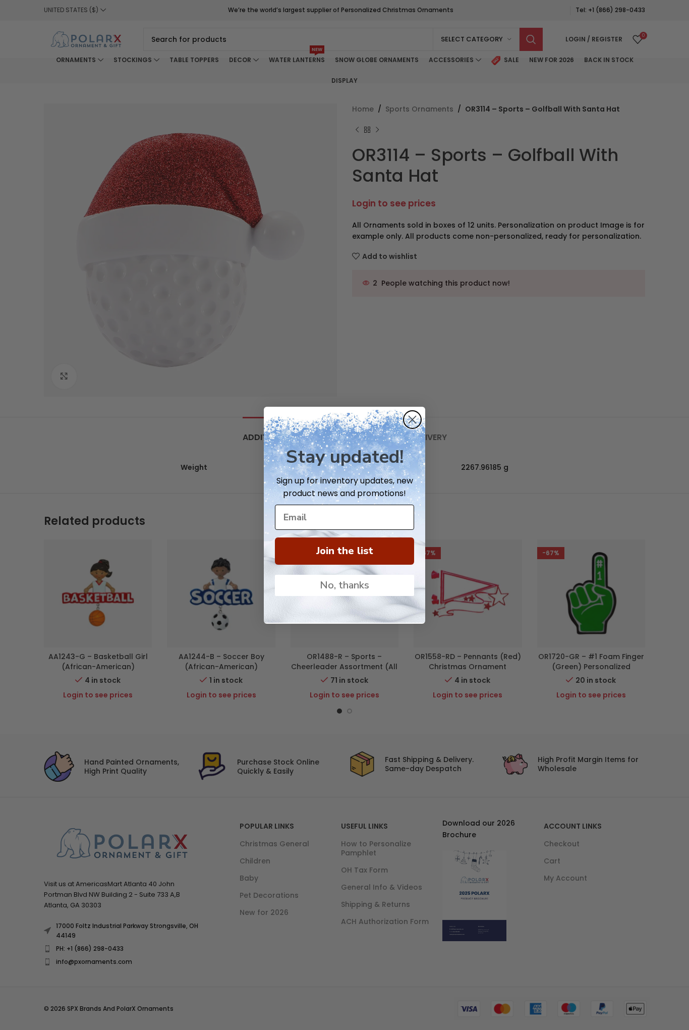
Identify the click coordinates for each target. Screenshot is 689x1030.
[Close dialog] (412, 419)
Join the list (344, 551)
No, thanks (344, 585)
